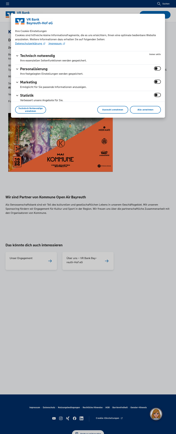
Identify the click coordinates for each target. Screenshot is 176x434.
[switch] (157, 68)
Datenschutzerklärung (29, 43)
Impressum (55, 43)
